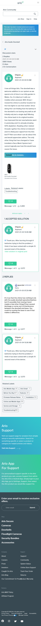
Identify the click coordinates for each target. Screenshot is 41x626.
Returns (23, 575)
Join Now (21, 19)
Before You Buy (9, 393)
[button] (35, 75)
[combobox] (20, 14)
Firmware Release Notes (12, 397)
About (3, 556)
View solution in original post (16, 252)
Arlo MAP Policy (7, 592)
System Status (25, 564)
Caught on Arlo (7, 571)
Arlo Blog (4, 575)
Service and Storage (11, 406)
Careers (4, 560)
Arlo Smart (24, 389)
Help (35, 19)
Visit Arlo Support (8, 448)
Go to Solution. (18, 155)
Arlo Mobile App (9, 389)
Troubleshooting (11, 191)
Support (23, 556)
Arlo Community (9, 10)
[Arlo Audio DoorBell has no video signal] (28, 213)
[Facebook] (2, 621)
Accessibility (32, 613)
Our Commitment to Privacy (11, 579)
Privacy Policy (5, 613)
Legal (25, 613)
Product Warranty (26, 579)
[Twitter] (15, 621)
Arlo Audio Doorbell (12, 42)
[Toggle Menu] (38, 2)
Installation (30, 397)
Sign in (28, 19)
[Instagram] (9, 621)
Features (23, 393)
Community (24, 560)
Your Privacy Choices (7, 615)
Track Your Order (26, 571)
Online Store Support (28, 567)
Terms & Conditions (16, 613)
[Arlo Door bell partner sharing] (25, 213)
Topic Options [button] (35, 49)
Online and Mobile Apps (12, 401)
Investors (4, 567)
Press (3, 564)
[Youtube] (22, 621)
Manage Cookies (23, 615)
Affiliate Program (7, 596)
